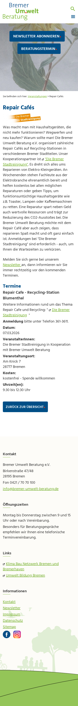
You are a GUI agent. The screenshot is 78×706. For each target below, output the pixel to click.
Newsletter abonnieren (36, 36)
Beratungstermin (38, 49)
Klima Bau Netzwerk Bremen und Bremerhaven (31, 566)
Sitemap (9, 627)
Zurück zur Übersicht (25, 407)
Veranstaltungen (37, 96)
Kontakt (9, 602)
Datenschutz (13, 621)
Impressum (11, 614)
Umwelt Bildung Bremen (25, 576)
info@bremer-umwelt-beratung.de (30, 489)
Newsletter (12, 265)
